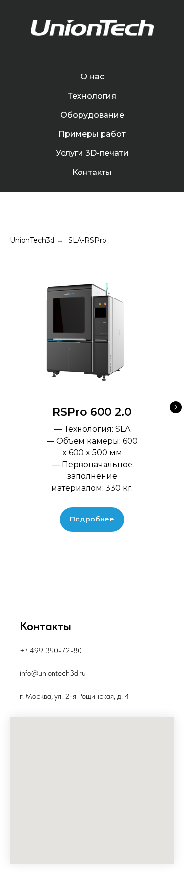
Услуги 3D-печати (92, 153)
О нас (92, 76)
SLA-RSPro (87, 240)
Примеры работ (92, 134)
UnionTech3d (32, 240)
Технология (92, 95)
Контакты (92, 172)
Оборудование (92, 115)
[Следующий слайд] (176, 407)
